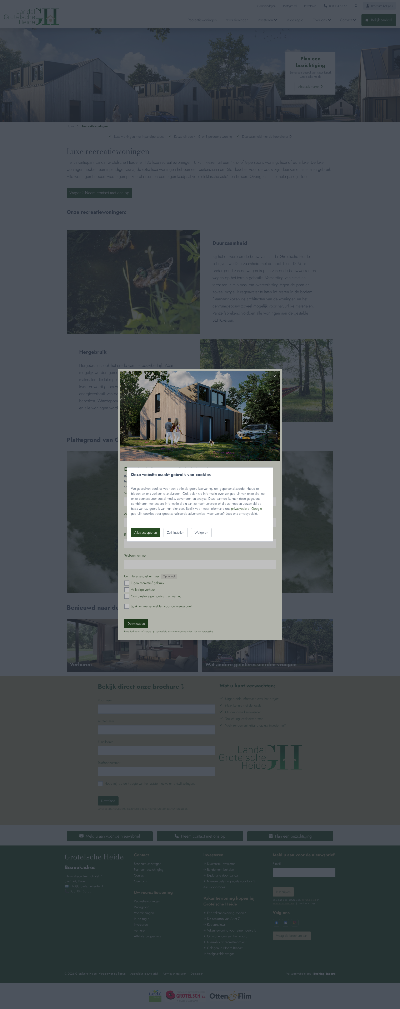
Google (256, 508)
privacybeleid (240, 508)
